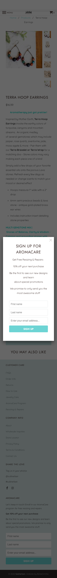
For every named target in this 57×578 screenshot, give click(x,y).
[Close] (51, 240)
